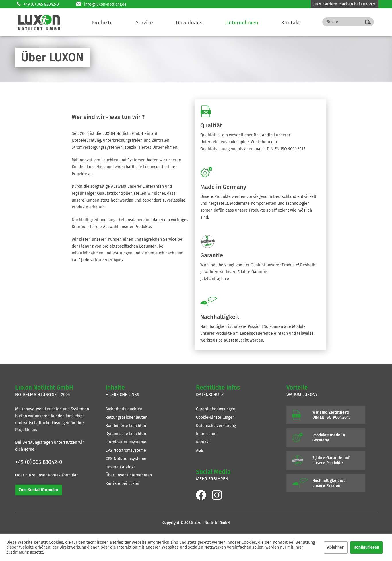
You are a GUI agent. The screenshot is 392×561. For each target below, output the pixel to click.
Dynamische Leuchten (126, 433)
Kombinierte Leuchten (126, 425)
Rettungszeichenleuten (127, 417)
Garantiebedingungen (215, 409)
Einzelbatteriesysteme (126, 442)
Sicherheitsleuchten (124, 409)
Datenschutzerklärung (216, 425)
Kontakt (203, 442)
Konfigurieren (366, 547)
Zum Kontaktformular (39, 489)
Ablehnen (335, 547)
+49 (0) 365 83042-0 (41, 4)
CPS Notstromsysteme (126, 458)
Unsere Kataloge (121, 467)
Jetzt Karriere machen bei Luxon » (344, 4)
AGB (199, 450)
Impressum (206, 433)
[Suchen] (368, 21)
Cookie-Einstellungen (215, 417)
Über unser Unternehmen (129, 475)
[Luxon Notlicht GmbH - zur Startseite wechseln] (39, 22)
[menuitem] (102, 22)
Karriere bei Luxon (122, 483)
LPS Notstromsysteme (126, 450)
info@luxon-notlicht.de (105, 4)
